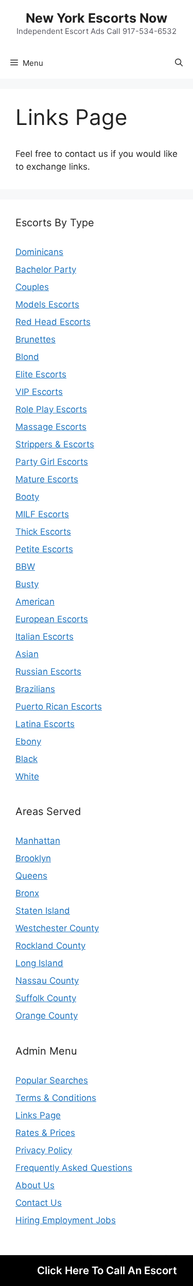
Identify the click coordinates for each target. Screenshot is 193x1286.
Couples (32, 287)
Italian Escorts (44, 636)
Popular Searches (51, 1080)
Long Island (39, 963)
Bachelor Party (45, 269)
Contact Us (38, 1203)
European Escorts (51, 619)
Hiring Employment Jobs (65, 1220)
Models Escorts (47, 304)
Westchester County (57, 928)
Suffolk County (45, 998)
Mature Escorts (46, 479)
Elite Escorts (40, 374)
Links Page (38, 1115)
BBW (25, 567)
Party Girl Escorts (51, 462)
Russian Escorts (48, 671)
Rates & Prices (45, 1133)
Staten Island (42, 910)
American (35, 601)
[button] (179, 63)
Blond (27, 357)
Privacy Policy (43, 1150)
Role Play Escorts (51, 409)
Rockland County (50, 945)
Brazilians (35, 689)
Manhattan (37, 841)
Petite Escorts (44, 549)
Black (26, 759)
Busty (27, 584)
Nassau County (47, 980)
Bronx (27, 893)
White (27, 776)
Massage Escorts (50, 427)
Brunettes (35, 339)
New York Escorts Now (96, 18)
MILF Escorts (42, 514)
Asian (27, 654)
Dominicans (39, 252)
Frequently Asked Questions (73, 1168)
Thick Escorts (43, 532)
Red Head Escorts (53, 322)
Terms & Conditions (55, 1098)
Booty (27, 497)
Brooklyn (33, 858)
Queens (31, 876)
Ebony (28, 741)
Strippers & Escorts (54, 444)
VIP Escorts (39, 392)
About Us (35, 1185)
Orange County (46, 1015)
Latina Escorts (45, 724)
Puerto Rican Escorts (58, 706)
